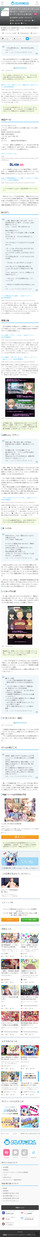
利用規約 (5, 1170)
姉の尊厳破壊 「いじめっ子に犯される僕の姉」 (10, 946)
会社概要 (5, 1167)
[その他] (30, 38)
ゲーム (24, 23)
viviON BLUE (29, 1218)
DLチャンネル (20, 3)
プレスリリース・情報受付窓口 (12, 1180)
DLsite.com (10, 1212)
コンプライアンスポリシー (11, 1201)
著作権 (5, 1188)
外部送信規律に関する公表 (11, 1198)
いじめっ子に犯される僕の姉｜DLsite (20, 52)
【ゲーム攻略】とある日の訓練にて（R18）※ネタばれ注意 (29, 947)
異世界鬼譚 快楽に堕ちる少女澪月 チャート (29, 1024)
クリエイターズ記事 (10, 33)
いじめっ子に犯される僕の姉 (11, 824)
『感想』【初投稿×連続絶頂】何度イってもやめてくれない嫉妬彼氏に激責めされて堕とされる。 (10, 974)
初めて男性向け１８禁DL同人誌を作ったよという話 (10, 1059)
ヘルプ (5, 1175)
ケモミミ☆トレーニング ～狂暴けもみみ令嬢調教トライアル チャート (9, 1025)
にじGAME (29, 1212)
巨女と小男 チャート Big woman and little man (29, 998)
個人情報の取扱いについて (11, 1196)
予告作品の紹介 (24, 33)
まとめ (15, 1133)
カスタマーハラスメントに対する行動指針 (15, 1172)
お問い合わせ (7, 1177)
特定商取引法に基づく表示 (11, 1193)
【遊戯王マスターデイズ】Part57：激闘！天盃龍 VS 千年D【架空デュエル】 (29, 974)
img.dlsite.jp (9, 70)
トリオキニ (10, 1224)
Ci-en (11, 1218)
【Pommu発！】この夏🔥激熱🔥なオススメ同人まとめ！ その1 (30, 1085)
